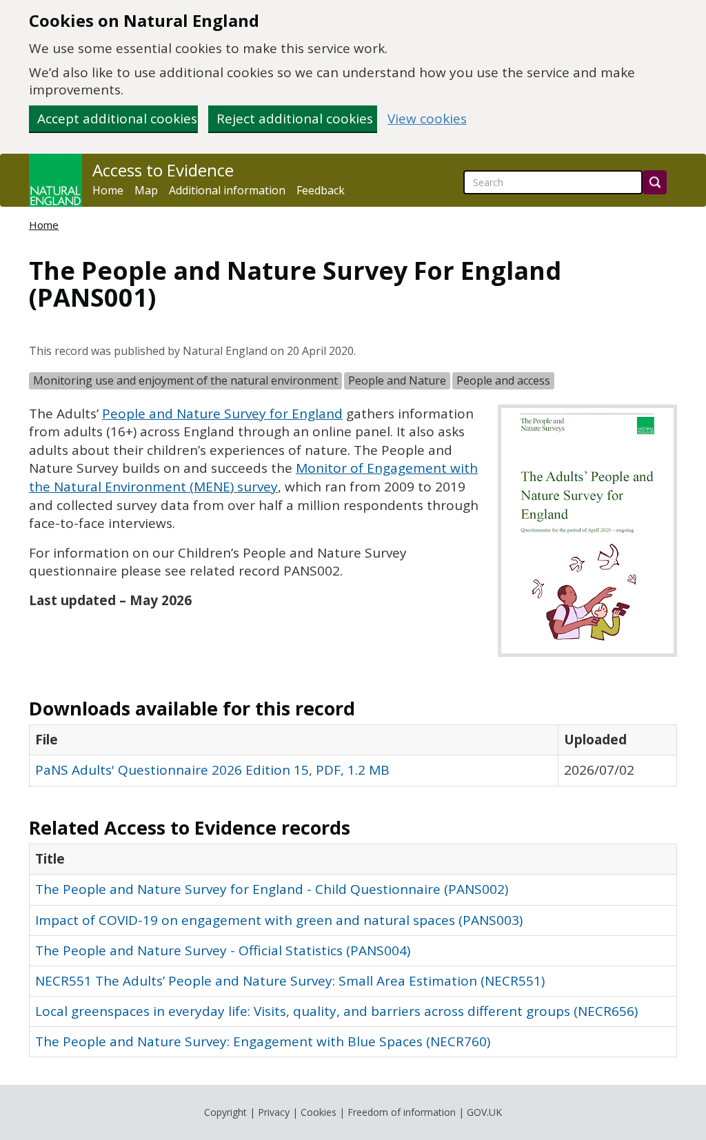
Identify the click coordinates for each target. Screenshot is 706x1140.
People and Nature (397, 380)
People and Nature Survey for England (222, 414)
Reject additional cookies (294, 119)
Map (146, 190)
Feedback (320, 190)
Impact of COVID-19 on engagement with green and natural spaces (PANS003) (279, 920)
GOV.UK (484, 1112)
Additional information (227, 190)
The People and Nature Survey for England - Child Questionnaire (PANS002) (271, 889)
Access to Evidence (163, 170)
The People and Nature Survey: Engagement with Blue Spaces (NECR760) (262, 1041)
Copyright (225, 1112)
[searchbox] (553, 182)
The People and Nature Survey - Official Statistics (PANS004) (222, 950)
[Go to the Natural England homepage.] (55, 180)
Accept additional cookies (117, 119)
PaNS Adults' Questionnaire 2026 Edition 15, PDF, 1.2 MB (212, 770)
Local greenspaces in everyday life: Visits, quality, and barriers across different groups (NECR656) (336, 1011)
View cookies (427, 118)
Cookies (318, 1112)
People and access (503, 380)
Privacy (274, 1112)
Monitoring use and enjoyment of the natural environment (185, 380)
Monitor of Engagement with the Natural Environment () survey (253, 477)
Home (107, 190)
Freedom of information (401, 1112)
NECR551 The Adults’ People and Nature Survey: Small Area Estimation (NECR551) (290, 981)
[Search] (655, 182)
